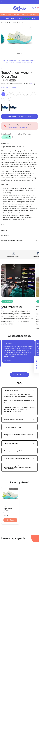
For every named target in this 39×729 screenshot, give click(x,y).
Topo (4, 506)
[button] (36, 364)
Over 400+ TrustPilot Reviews (19, 18)
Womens (16, 14)
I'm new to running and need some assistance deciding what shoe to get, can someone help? (18, 467)
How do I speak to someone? (13, 420)
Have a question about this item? (12, 241)
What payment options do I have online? (17, 458)
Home (2, 22)
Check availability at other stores (18, 127)
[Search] (33, 8)
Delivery (4, 225)
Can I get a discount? (11, 390)
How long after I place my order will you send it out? (18, 435)
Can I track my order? (11, 443)
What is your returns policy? (13, 451)
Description (5, 143)
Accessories (32, 14)
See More (10, 520)
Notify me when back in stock (19, 116)
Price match (5, 235)
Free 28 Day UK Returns (22, 2)
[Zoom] (30, 27)
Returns (4, 230)
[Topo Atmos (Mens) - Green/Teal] (10, 495)
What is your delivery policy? (13, 427)
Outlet (3, 14)
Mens (9, 14)
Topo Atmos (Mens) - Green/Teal (7, 511)
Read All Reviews (19, 375)
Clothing (23, 14)
